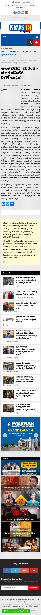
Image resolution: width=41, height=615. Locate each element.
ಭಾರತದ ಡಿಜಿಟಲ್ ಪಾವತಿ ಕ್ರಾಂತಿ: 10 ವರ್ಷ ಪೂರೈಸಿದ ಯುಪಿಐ (26, 319)
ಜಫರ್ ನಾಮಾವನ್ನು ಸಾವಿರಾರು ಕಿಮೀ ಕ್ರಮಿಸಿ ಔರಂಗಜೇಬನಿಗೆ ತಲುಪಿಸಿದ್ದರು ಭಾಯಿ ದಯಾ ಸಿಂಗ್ (27, 335)
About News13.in (16, 6)
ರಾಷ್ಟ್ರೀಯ (30, 297)
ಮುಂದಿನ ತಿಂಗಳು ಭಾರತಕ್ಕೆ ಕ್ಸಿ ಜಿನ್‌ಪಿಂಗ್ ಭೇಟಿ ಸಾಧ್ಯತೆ (26, 293)
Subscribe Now (20, 8)
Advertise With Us (30, 6)
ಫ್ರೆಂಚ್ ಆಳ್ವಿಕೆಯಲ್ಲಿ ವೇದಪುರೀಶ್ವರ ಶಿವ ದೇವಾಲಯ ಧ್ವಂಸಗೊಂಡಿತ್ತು (26, 407)
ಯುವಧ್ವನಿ (15, 341)
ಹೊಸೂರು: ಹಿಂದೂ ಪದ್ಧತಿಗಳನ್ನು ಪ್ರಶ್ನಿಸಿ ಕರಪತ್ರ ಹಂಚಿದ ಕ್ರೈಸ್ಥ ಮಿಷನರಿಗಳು (26, 366)
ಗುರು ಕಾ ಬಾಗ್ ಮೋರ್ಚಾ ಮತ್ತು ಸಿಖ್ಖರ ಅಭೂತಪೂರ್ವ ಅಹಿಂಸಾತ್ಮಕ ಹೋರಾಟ (26, 280)
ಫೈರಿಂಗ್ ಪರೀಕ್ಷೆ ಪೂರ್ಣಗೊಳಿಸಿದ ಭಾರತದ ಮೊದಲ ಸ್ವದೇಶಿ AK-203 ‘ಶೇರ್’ (25, 351)
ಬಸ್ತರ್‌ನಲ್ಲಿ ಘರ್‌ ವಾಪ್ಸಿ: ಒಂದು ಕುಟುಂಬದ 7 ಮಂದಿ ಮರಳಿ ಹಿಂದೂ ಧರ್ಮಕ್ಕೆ (26, 379)
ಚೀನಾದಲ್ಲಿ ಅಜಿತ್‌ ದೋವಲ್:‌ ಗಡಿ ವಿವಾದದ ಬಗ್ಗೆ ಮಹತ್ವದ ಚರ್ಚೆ (27, 306)
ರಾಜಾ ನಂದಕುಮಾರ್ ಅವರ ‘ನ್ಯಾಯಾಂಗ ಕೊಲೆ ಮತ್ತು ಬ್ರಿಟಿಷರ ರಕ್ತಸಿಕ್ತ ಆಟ (26, 393)
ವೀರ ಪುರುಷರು (17, 286)
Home (7, 6)
